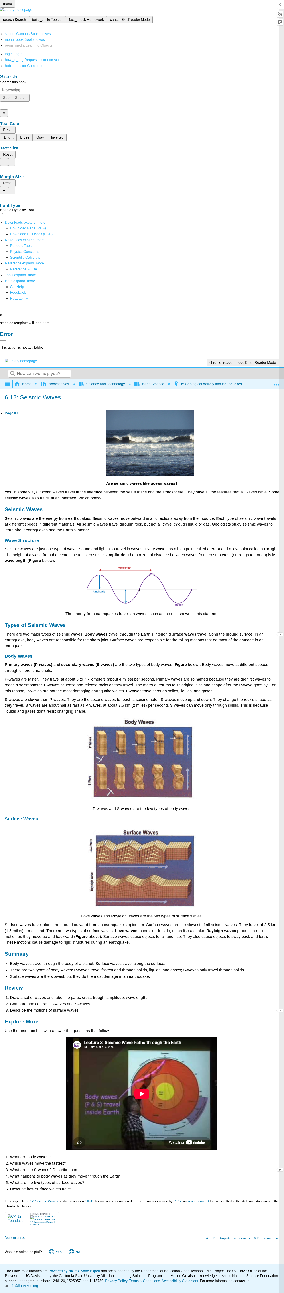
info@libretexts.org (23, 1286)
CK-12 (90, 1201)
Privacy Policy (116, 1281)
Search (12, 374)
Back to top (13, 1238)
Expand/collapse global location (276, 382)
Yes (59, 1252)
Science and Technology (105, 384)
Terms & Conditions (144, 1281)
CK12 (177, 1201)
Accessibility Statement (180, 1281)
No (77, 1252)
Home (26, 384)
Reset (7, 130)
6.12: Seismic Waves (42, 1201)
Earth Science (153, 384)
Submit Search (14, 98)
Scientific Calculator (25, 257)
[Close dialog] (3, 340)
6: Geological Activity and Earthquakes (211, 384)
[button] (18, 292)
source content (198, 1201)
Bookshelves (59, 384)
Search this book (13, 82)
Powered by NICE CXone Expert (75, 1271)
